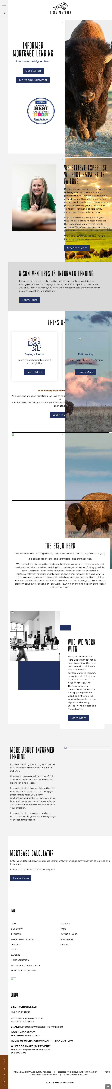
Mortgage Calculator (33, 79)
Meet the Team (77, 248)
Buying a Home (69, 934)
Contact (15, 944)
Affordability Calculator (26, 965)
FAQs (63, 929)
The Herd (16, 934)
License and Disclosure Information (78, 1072)
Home (14, 923)
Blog (14, 949)
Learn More (30, 299)
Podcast (65, 923)
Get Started (33, 70)
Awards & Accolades (23, 939)
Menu (4, 4)
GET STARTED (4, 1071)
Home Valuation (20, 960)
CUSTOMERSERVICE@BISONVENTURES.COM (41, 1027)
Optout (65, 944)
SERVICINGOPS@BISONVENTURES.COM (30, 1049)
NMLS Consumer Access (76, 1074)
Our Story (17, 929)
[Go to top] (108, 1086)
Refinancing (67, 939)
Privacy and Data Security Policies (32, 1072)
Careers (15, 955)
